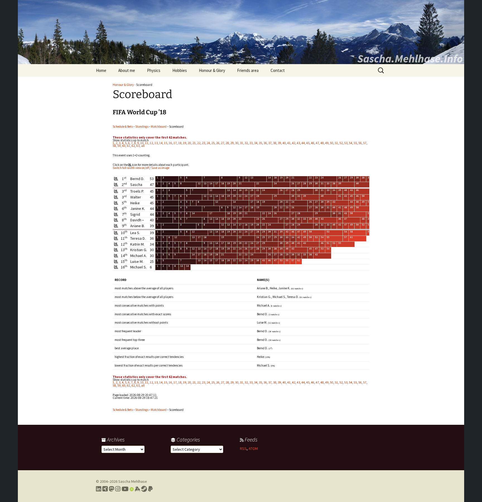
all (142, 146)
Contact (278, 70)
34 (255, 143)
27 (222, 143)
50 (331, 143)
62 (133, 146)
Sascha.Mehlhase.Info (410, 59)
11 (146, 143)
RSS (243, 448)
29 (232, 143)
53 (346, 143)
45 (308, 143)
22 (199, 143)
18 (180, 143)
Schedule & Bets (123, 126)
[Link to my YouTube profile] (125, 489)
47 (317, 143)
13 (156, 143)
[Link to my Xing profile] (105, 489)
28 (227, 143)
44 (303, 143)
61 (128, 146)
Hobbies (179, 70)
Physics (153, 70)
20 (189, 143)
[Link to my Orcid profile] (132, 489)
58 (114, 146)
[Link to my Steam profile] (144, 489)
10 (142, 143)
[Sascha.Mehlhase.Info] (241, 32)
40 (284, 143)
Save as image (160, 168)
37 (270, 143)
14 (161, 143)
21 (194, 143)
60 (124, 146)
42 (293, 143)
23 (203, 143)
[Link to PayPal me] (150, 489)
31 (241, 143)
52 (341, 143)
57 (365, 143)
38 (274, 143)
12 (151, 143)
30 (236, 143)
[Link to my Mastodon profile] (111, 489)
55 (355, 143)
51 (336, 143)
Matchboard (159, 126)
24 (208, 143)
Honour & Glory (212, 70)
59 (119, 146)
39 (279, 143)
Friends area (248, 70)
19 (184, 143)
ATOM (253, 448)
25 (213, 143)
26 (218, 143)
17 (175, 143)
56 (360, 143)
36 (265, 143)
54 (350, 143)
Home (101, 70)
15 (165, 143)
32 (246, 143)
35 (260, 143)
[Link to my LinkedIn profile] (98, 489)
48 (322, 143)
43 (298, 143)
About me (126, 70)
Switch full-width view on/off (131, 168)
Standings (141, 126)
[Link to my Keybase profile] (137, 489)
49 (327, 143)
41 (289, 143)
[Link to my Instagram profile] (117, 489)
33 (251, 143)
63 (138, 146)
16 (170, 143)
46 (312, 143)
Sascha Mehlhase (132, 481)
